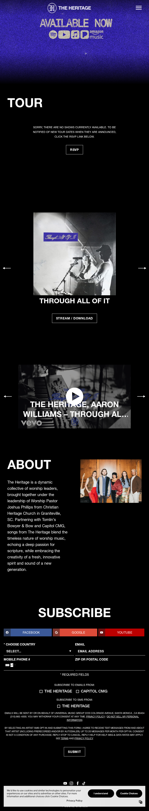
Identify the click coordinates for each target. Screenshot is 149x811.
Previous (7, 268)
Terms (64, 738)
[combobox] (10, 665)
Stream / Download (74, 318)
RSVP (74, 150)
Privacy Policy (95, 716)
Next (142, 268)
